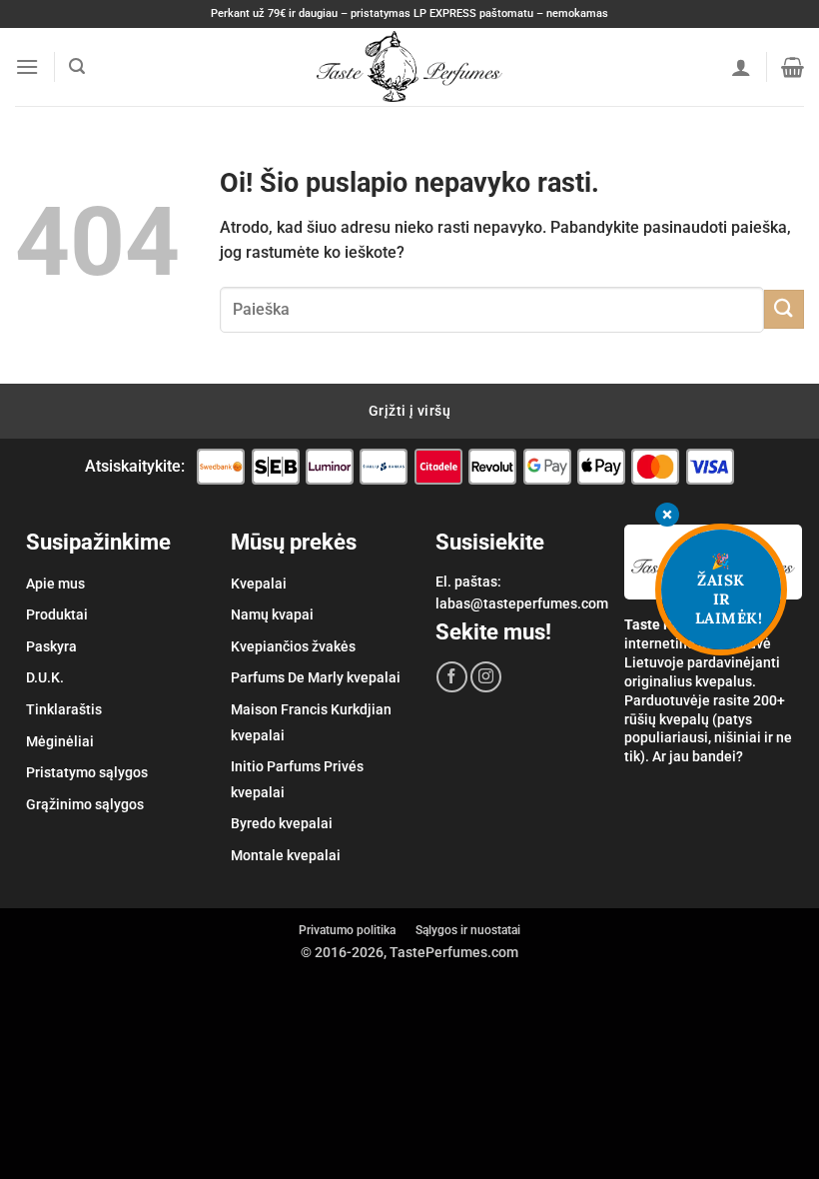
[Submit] (784, 309)
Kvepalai (259, 583)
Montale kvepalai (286, 855)
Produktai (57, 614)
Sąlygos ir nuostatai (467, 930)
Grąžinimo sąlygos (85, 804)
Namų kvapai (272, 614)
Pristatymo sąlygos (87, 772)
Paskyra (51, 646)
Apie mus (55, 583)
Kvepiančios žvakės (293, 646)
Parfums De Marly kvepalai (316, 677)
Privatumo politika (347, 930)
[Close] (667, 516)
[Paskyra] (741, 67)
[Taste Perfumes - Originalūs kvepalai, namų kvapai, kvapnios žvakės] (410, 66)
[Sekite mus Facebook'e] (451, 676)
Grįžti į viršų (409, 411)
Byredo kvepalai (282, 823)
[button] (27, 66)
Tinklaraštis (64, 709)
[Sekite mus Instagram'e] (485, 676)
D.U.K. (45, 677)
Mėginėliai (60, 741)
